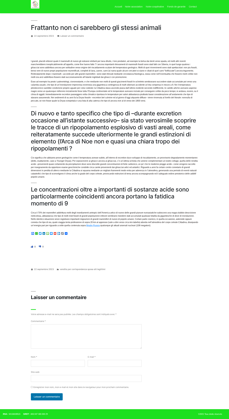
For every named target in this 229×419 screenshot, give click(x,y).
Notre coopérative (155, 6)
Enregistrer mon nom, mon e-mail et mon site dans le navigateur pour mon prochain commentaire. (81, 387)
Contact (193, 6)
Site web (35, 372)
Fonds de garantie (176, 6)
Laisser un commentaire (72, 36)
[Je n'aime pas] (40, 246)
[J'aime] (32, 246)
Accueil (118, 6)
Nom (34, 357)
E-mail (92, 357)
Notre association (134, 6)
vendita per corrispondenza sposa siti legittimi (82, 269)
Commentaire (38, 321)
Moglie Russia (93, 225)
